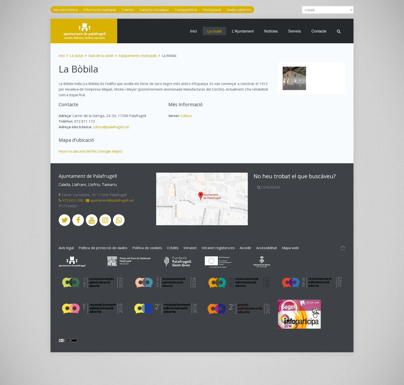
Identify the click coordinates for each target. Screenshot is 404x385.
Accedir (245, 247)
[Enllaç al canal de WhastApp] (119, 220)
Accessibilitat (266, 247)
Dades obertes (239, 9)
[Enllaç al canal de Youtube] (91, 220)
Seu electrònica (65, 9)
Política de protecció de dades (103, 247)
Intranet (190, 247)
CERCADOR (270, 187)
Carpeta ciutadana (154, 9)
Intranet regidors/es (218, 247)
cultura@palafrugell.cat (111, 126)
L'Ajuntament (243, 31)
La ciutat (214, 31)
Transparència (185, 9)
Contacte (318, 31)
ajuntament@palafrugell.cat (111, 200)
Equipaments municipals (138, 55)
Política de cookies (147, 247)
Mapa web (290, 247)
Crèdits (173, 247)
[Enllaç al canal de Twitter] (64, 220)
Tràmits (127, 9)
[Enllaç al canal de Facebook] (78, 220)
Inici (193, 31)
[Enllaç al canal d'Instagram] (105, 220)
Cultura (186, 115)
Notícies (271, 31)
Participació (212, 9)
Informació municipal (99, 9)
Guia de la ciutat (101, 55)
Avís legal (66, 247)
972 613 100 (72, 200)
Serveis (294, 31)
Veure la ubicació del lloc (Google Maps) (90, 151)
